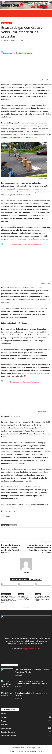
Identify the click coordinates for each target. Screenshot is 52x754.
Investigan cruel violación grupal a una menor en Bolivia (25, 597)
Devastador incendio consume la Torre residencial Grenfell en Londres (11, 549)
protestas (13, 525)
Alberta (21, 594)
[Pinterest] (14, 46)
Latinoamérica (11, 19)
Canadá (4, 717)
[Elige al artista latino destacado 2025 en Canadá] (7, 696)
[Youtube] (33, 653)
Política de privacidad (33, 747)
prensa (6, 40)
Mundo (3, 721)
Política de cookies (18, 747)
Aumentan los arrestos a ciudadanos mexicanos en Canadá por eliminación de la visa (39, 549)
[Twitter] (9, 46)
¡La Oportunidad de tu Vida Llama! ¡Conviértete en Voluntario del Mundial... (32, 682)
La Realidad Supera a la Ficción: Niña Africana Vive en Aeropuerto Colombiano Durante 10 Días (8, 599)
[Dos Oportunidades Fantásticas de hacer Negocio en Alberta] (7, 673)
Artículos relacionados (19, 579)
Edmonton (4, 725)
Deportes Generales (8, 732)
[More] (26, 46)
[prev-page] (24, 606)
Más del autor (35, 579)
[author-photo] (26, 564)
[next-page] (27, 606)
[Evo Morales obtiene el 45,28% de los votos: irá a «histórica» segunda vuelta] (43, 589)
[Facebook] (3, 46)
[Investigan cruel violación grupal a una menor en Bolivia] (26, 589)
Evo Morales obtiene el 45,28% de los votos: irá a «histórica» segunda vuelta (42, 598)
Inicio (2, 19)
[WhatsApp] (20, 46)
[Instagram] (23, 653)
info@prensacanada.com (31, 649)
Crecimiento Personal (8, 736)
